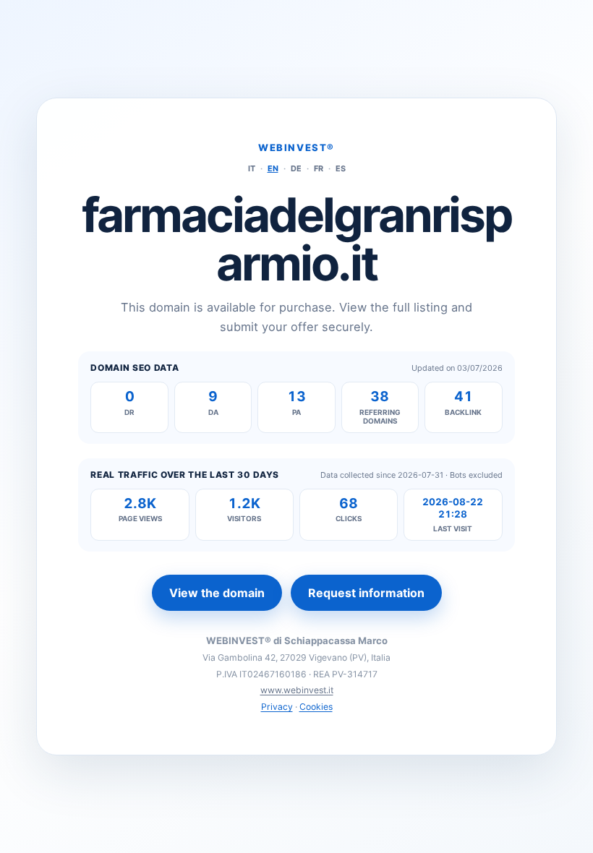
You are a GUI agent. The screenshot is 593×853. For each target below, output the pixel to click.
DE (296, 168)
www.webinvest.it (296, 690)
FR (318, 168)
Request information (366, 593)
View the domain (217, 593)
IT (251, 168)
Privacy (277, 706)
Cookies (316, 706)
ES (341, 168)
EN (273, 168)
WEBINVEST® (296, 147)
